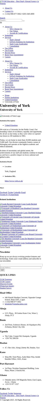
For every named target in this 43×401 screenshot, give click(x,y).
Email (23, 192)
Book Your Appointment (14, 55)
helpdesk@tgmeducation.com (16, 304)
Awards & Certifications (19, 33)
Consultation (14, 46)
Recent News (10, 53)
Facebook (3, 192)
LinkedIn (17, 192)
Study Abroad (15, 40)
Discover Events (6, 284)
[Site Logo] (21, 4)
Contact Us (9, 11)
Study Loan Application (19, 44)
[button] (2, 18)
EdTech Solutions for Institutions (22, 42)
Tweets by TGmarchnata (9, 195)
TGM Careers (5, 282)
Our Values (14, 31)
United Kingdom (11, 125)
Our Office (9, 48)
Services (8, 37)
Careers (8, 57)
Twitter (10, 192)
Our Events (9, 50)
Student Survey (6, 288)
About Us (8, 8)
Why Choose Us (16, 29)
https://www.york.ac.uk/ (14, 181)
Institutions (9, 35)
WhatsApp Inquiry (7, 286)
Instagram (17, 393)
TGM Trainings (6, 279)
